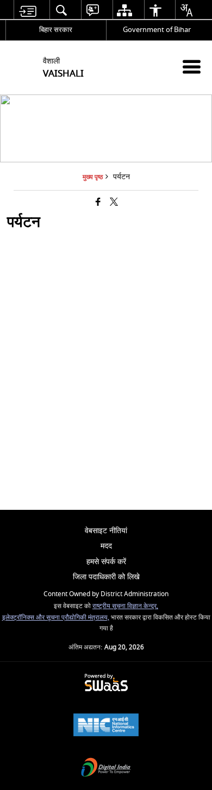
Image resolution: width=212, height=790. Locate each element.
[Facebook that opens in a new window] (98, 202)
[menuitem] (27, 10)
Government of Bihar (157, 29)
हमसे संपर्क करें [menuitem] (106, 561)
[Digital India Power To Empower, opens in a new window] (106, 768)
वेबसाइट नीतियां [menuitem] (106, 530)
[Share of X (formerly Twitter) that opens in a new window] (114, 202)
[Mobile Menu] (191, 66)
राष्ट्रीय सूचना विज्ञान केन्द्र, (125, 606)
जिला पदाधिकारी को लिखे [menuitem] (106, 577)
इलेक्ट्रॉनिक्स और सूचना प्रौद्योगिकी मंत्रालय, (55, 617)
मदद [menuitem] (106, 546)
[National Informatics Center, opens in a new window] (106, 726)
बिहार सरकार (55, 29)
